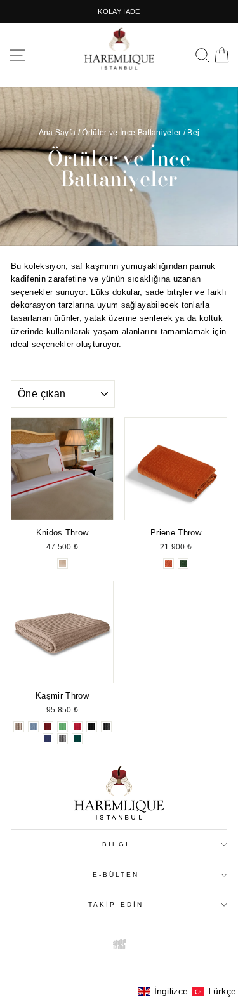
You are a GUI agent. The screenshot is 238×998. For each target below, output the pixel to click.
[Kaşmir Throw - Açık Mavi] (33, 727)
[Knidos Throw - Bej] (62, 563)
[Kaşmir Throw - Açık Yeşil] (62, 727)
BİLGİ (115, 844)
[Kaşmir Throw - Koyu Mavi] (48, 739)
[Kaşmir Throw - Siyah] (91, 727)
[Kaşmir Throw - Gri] (62, 739)
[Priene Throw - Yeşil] (183, 563)
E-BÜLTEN (116, 874)
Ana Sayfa (57, 132)
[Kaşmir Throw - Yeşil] (77, 739)
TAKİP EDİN (115, 904)
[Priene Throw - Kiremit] (168, 563)
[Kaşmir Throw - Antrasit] (106, 727)
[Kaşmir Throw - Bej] (18, 727)
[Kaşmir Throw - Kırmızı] (77, 727)
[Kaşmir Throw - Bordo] (48, 727)
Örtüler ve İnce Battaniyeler (131, 132)
